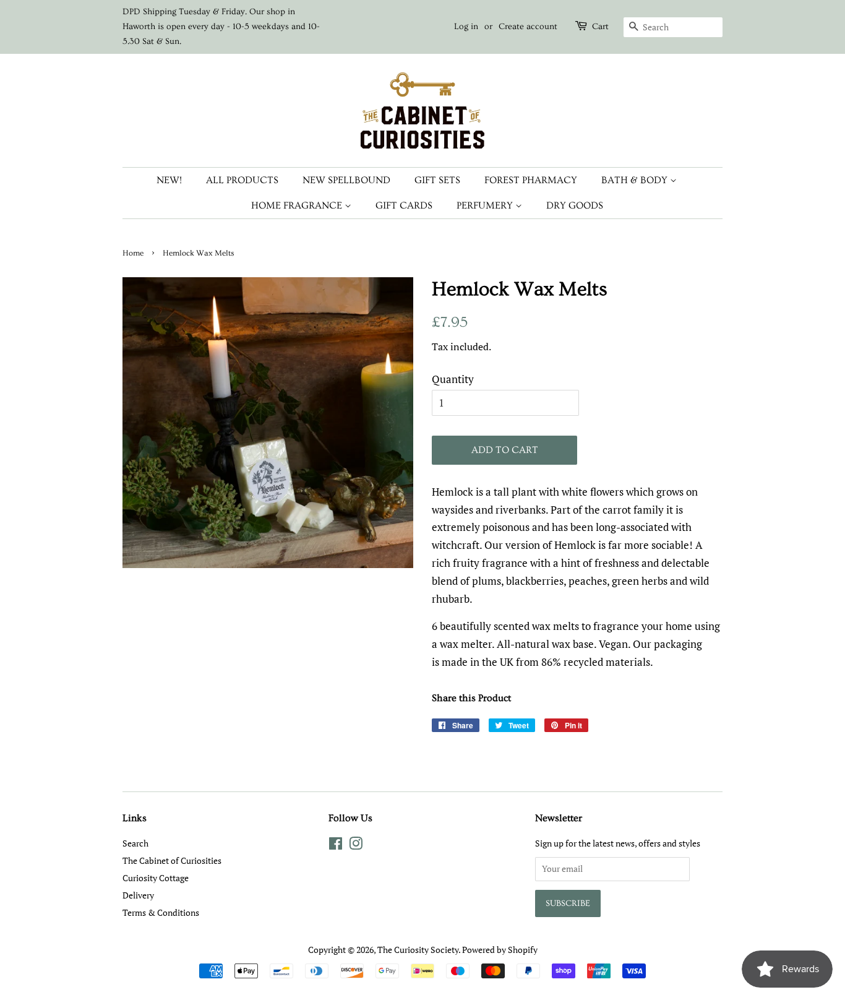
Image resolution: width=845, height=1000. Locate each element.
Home (133, 253)
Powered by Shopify (500, 949)
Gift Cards (403, 205)
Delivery (138, 895)
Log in (466, 27)
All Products (242, 180)
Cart (600, 27)
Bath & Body (635, 180)
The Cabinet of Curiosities (171, 860)
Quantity (453, 379)
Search (135, 843)
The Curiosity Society (417, 949)
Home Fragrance (298, 205)
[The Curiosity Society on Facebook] (335, 845)
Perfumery (486, 205)
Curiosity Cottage (155, 878)
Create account (528, 27)
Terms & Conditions (160, 912)
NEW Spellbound (346, 180)
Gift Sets (437, 180)
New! (169, 180)
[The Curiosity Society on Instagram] (355, 845)
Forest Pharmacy (530, 180)
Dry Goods (574, 205)
